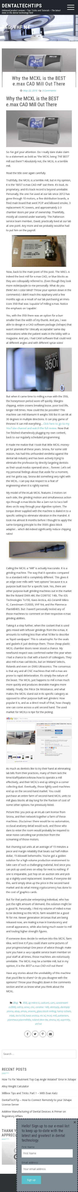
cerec (26, 1007)
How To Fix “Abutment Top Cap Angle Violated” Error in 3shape (39, 1079)
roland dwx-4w (40, 1019)
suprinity (65, 1019)
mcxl (49, 1015)
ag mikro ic (34, 1002)
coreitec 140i (42, 1007)
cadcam (45, 1002)
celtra (20, 1007)
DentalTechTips (22, 6)
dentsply (54, 1007)
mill (54, 1015)
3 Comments (49, 90)
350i (24, 1002)
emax (24, 1011)
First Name (28, 1147)
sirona (52, 1019)
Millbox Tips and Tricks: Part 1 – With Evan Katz (29, 1093)
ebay (17, 1011)
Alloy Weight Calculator (15, 1086)
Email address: (30, 1162)
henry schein (64, 1011)
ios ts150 (20, 1015)
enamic (32, 1011)
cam (52, 1002)
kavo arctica (32, 1015)
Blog (15, 1002)
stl (58, 1019)
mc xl (42, 1015)
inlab (11, 1015)
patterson (63, 1015)
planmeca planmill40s (19, 1019)
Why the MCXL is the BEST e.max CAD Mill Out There (39, 81)
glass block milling (46, 1011)
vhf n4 (38, 1023)
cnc (32, 1007)
